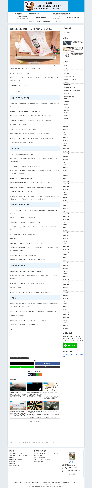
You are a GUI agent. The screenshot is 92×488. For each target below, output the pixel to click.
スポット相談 (75, 482)
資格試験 (27, 357)
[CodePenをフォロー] (34, 374)
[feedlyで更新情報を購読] (37, 374)
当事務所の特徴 (53, 484)
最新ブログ (41, 484)
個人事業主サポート (18, 482)
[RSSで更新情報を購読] (40, 374)
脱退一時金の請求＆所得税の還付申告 (42, 482)
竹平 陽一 (72, 462)
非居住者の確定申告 (56, 482)
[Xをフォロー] (31, 374)
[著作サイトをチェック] (29, 374)
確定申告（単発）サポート (28, 482)
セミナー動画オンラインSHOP (32, 484)
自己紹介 (47, 484)
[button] (47, 367)
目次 (17, 91)
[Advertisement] (35, 431)
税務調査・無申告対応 (66, 482)
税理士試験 (22, 357)
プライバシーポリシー (61, 484)
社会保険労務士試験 (14, 357)
